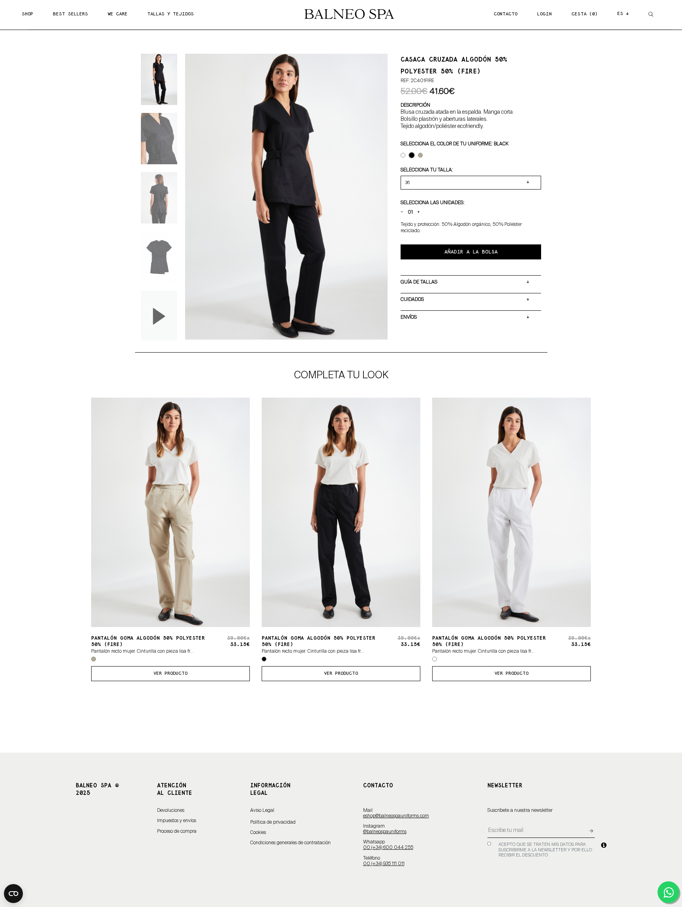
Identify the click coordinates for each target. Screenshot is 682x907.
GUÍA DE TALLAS (419, 282)
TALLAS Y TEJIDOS (170, 14)
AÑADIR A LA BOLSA (471, 252)
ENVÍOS (409, 317)
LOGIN (544, 14)
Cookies (258, 833)
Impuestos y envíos (176, 821)
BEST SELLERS (70, 14)
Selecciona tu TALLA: (427, 170)
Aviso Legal (262, 810)
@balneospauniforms (385, 832)
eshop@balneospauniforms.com (396, 816)
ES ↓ (623, 13)
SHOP (27, 14)
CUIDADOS (412, 299)
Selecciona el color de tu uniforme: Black (454, 144)
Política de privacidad (273, 822)
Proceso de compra (177, 831)
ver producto (170, 673)
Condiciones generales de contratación (290, 843)
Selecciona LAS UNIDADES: (433, 202)
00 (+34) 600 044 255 (388, 848)
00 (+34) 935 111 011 (384, 864)
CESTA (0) (584, 14)
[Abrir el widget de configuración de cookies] (13, 893)
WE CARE (117, 14)
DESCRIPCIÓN (415, 105)
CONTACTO (505, 14)
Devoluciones (170, 810)
